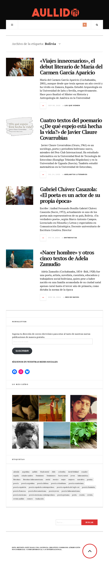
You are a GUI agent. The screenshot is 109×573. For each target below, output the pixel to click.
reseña (82, 495)
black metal (44, 472)
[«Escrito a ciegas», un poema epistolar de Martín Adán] (56, 435)
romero (30, 499)
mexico (55, 479)
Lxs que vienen (72, 105)
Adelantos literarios (75, 174)
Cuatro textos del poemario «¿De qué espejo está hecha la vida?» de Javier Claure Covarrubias (71, 129)
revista (90, 495)
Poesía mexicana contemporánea (42, 495)
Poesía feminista (88, 487)
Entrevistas (70, 238)
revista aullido (18, 499)
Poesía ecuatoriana (76, 483)
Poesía (16, 483)
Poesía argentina (27, 483)
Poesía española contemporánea (41, 487)
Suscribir (22, 351)
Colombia (61, 472)
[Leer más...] (43, 105)
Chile (53, 472)
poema (89, 479)
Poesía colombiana (58, 483)
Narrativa (80, 479)
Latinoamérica (83, 475)
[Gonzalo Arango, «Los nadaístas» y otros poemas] (52, 408)
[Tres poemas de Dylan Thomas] (25, 435)
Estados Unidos (27, 475)
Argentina (25, 472)
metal (48, 479)
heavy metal (63, 475)
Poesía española (19, 487)
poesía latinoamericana (71, 491)
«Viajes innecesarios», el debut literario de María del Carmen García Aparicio (71, 66)
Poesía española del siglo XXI (68, 487)
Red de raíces (72, 297)
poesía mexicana (19, 495)
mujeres (71, 479)
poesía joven (54, 491)
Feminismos (51, 475)
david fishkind (73, 472)
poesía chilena (42, 483)
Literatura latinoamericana (33, 479)
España (16, 475)
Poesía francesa (19, 491)
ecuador (84, 472)
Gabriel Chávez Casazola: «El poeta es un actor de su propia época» (70, 195)
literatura (16, 479)
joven (73, 475)
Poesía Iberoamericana (37, 491)
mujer (63, 479)
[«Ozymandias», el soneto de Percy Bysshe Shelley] (25, 408)
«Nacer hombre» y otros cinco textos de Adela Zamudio (67, 258)
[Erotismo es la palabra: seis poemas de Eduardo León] (83, 408)
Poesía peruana (63, 495)
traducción (40, 499)
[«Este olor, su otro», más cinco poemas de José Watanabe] (83, 435)
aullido (34, 472)
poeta (74, 495)
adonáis (16, 472)
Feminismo (40, 475)
